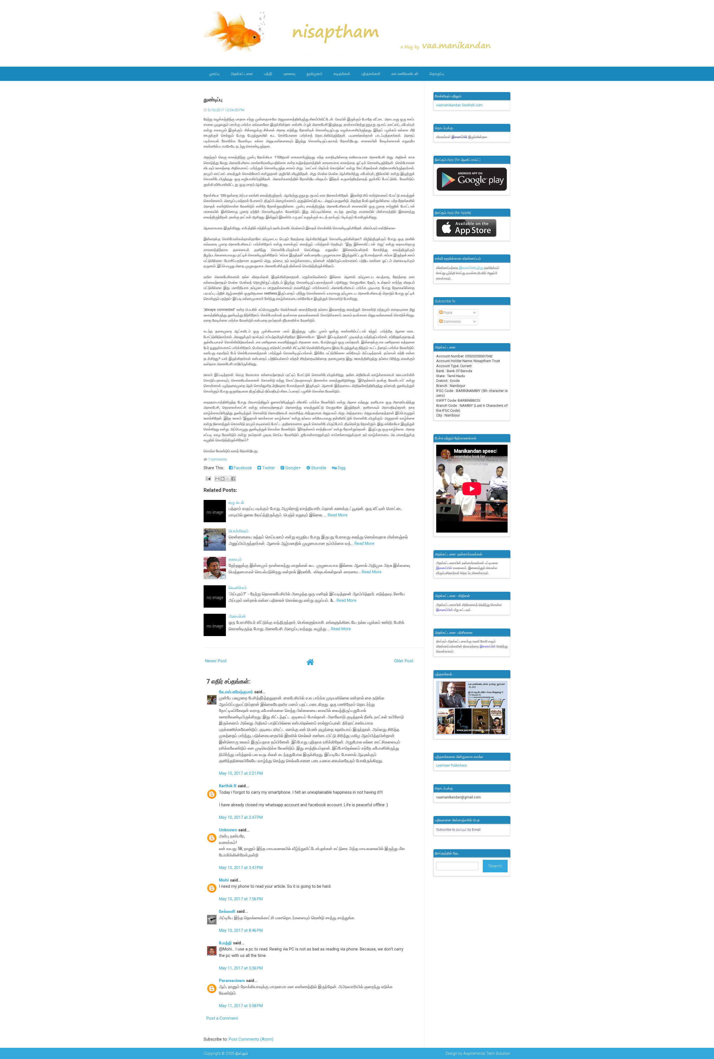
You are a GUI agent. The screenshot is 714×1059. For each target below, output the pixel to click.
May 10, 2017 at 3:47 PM (241, 867)
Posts (447, 313)
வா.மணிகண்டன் (405, 73)
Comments (452, 322)
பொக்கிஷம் (239, 530)
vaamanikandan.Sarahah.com (459, 105)
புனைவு (289, 73)
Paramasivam (232, 980)
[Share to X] (228, 479)
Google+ (292, 467)
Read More (338, 515)
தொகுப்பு (437, 73)
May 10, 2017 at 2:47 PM (241, 817)
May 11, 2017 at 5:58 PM (241, 1005)
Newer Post (215, 660)
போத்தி (225, 942)
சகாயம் (235, 559)
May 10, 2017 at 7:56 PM (241, 898)
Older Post (403, 660)
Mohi (224, 880)
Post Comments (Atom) (251, 1039)
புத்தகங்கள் (370, 73)
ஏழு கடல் (236, 502)
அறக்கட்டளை (242, 73)
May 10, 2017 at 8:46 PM (241, 930)
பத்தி (268, 73)
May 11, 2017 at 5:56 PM (241, 968)
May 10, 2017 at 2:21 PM (241, 773)
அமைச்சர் (237, 616)
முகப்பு (214, 73)
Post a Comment (222, 1018)
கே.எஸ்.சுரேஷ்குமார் (236, 691)
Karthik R (228, 785)
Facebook (242, 467)
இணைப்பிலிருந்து (471, 268)
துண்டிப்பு (213, 99)
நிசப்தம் (241, 1053)
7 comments (217, 459)
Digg (341, 467)
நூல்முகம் (314, 73)
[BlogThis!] (222, 479)
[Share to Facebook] (233, 479)
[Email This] (217, 479)
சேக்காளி (227, 911)
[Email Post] (208, 478)
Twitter (268, 467)
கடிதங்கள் (342, 73)
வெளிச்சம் (238, 587)
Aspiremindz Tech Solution (486, 1053)
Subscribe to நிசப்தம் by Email (458, 830)
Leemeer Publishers (451, 765)
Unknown (228, 829)
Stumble (318, 467)
